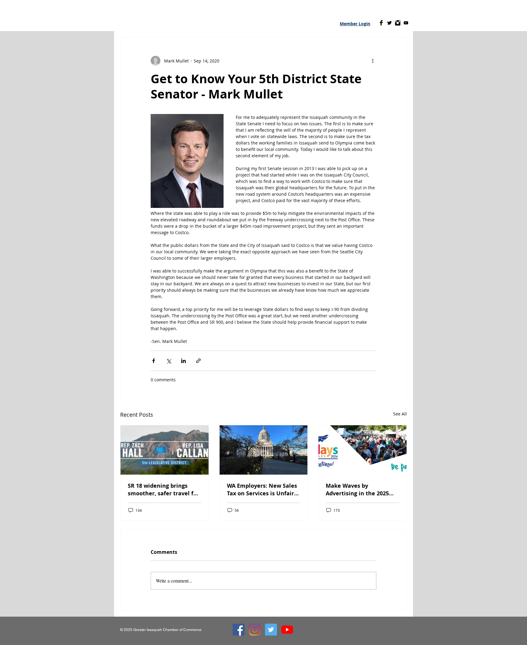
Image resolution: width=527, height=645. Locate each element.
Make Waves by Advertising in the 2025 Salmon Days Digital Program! (357, 489)
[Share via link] (198, 361)
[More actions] (372, 60)
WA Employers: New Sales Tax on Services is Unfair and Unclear (262, 489)
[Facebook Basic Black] (381, 23)
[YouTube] (287, 630)
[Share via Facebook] (153, 361)
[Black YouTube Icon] (406, 23)
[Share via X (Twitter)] (168, 361)
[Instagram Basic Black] (397, 23)
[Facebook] (239, 630)
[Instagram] (255, 630)
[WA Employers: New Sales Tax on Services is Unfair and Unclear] (264, 450)
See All (400, 414)
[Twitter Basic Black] (389, 23)
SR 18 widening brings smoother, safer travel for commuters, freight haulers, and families (163, 489)
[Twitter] (271, 630)
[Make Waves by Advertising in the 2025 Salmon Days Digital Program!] (362, 450)
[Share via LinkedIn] (183, 361)
